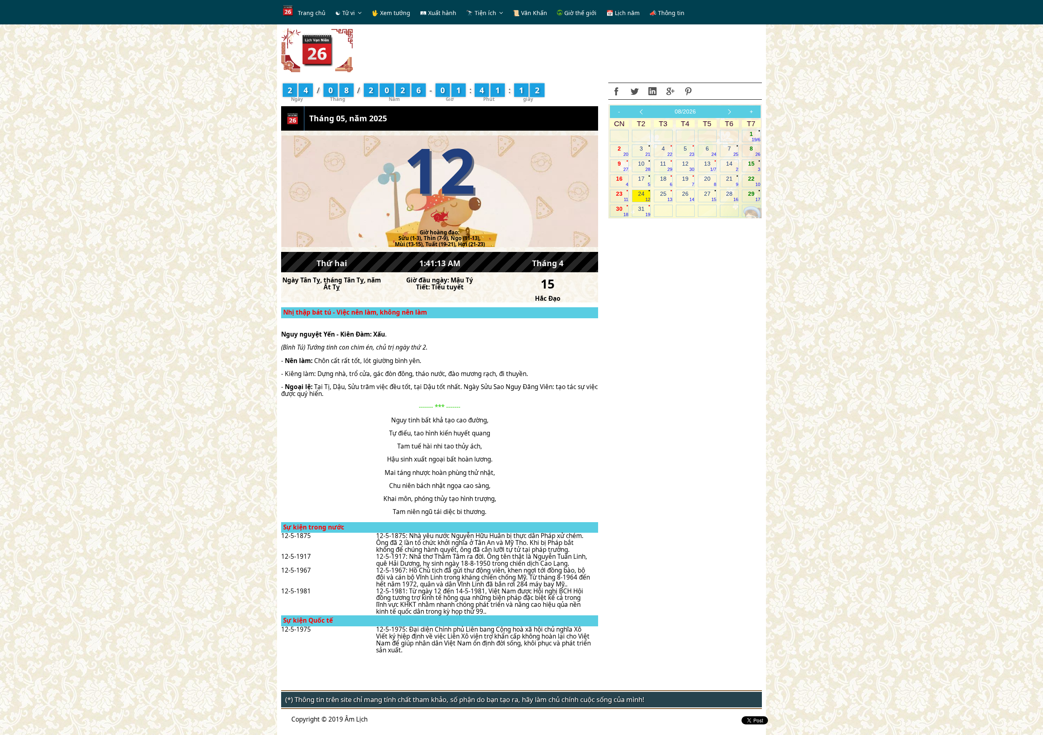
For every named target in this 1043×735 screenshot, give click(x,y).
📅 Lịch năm (623, 13)
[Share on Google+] (670, 91)
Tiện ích (485, 13)
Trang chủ (312, 13)
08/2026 (685, 111)
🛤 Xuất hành (438, 13)
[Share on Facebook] (616, 91)
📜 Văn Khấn (530, 13)
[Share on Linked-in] (652, 91)
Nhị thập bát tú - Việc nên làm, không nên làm (355, 312)
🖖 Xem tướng (391, 13)
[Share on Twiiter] (634, 91)
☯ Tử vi (345, 13)
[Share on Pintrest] (688, 91)
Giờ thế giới (579, 13)
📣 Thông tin (666, 13)
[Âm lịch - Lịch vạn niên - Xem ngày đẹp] (317, 50)
